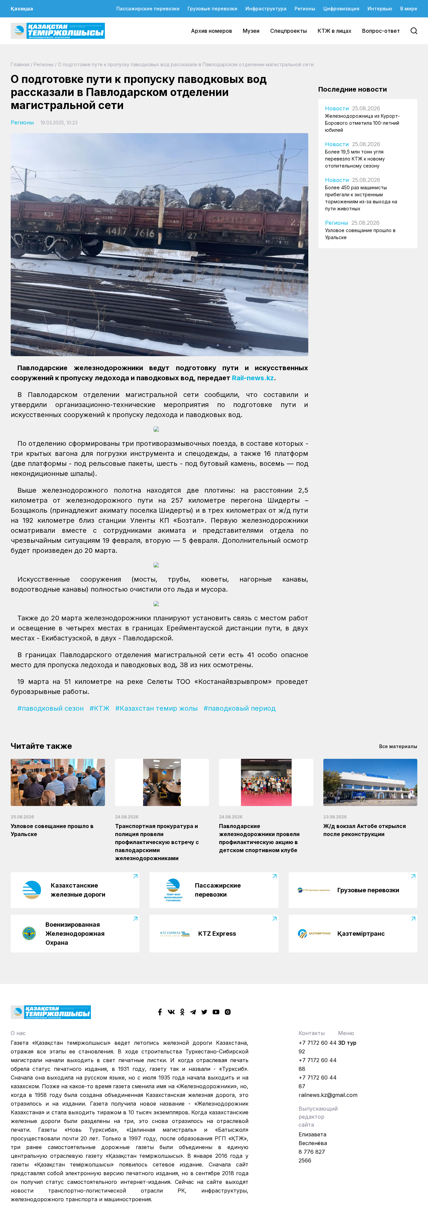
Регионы (305, 8)
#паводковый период (240, 708)
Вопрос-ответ (381, 30)
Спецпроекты (288, 30)
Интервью (379, 8)
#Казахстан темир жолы (156, 708)
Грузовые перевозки (212, 8)
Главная (20, 64)
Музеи (251, 30)
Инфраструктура (266, 8)
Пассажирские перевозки (148, 8)
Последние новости (352, 89)
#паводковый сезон (50, 708)
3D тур (347, 1042)
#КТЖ (99, 708)
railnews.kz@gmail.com (328, 1095)
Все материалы (398, 746)
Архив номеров (211, 30)
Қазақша (22, 8)
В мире (408, 8)
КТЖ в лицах (334, 30)
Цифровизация (341, 8)
